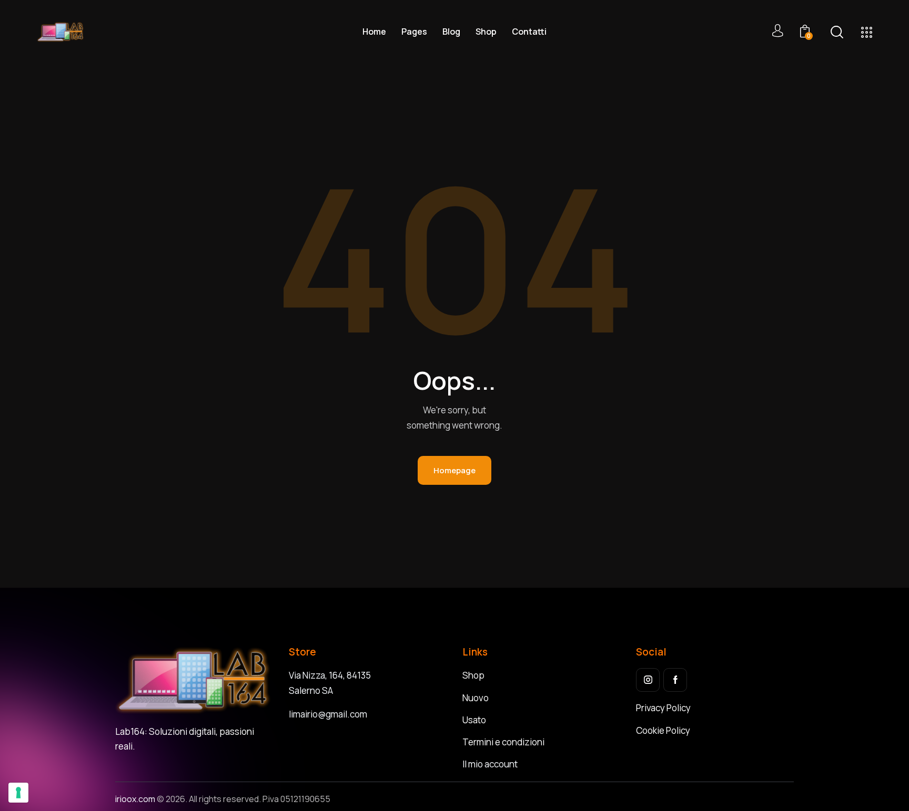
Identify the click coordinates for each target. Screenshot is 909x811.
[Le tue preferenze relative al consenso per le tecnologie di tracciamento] (18, 793)
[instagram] (648, 680)
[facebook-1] (675, 680)
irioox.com (136, 799)
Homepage (454, 470)
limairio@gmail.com (328, 714)
